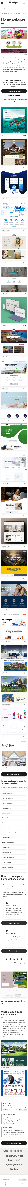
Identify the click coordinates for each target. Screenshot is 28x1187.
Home (2, 8)
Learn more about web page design (13, 1001)
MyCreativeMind (6, 230)
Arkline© (5, 293)
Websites (14, 8)
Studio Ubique (5, 999)
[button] (26, 1177)
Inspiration (8, 8)
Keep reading (23, 1109)
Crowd (3, 1097)
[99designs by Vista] (13, 3)
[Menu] (2, 3)
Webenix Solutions (7, 451)
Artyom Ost (5, 262)
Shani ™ (5, 199)
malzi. (4, 325)
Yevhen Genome (6, 578)
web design (10, 71)
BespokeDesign (6, 420)
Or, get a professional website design (14, 99)
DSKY (25, 55)
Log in (25, 3)
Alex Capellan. (6, 546)
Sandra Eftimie (6, 736)
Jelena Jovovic (6, 357)
